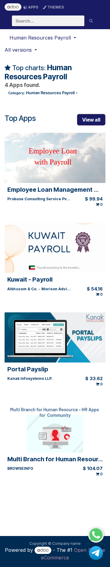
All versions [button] (19, 50)
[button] (43, 38)
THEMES (55, 7)
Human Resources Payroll (43, 92)
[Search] (91, 20)
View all (91, 120)
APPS (32, 7)
